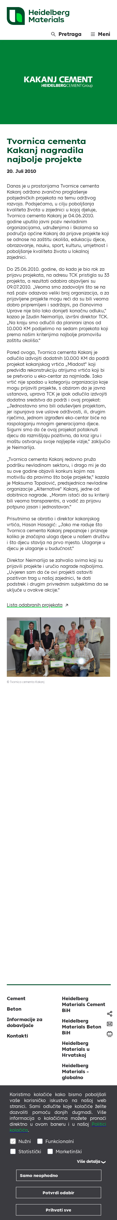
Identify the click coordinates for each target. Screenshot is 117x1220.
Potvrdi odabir (58, 1192)
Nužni (24, 1141)
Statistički (29, 1151)
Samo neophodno (39, 1175)
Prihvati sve (58, 1210)
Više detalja (88, 1161)
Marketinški (69, 1151)
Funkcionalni (59, 1141)
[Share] (109, 1014)
